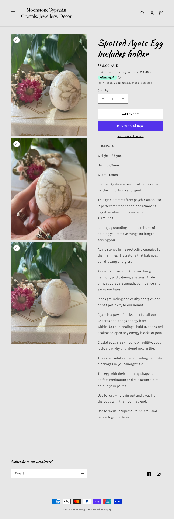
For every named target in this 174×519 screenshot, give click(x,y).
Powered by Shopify (101, 509)
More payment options (131, 135)
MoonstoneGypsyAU (80, 509)
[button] (12, 13)
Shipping (119, 82)
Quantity (103, 90)
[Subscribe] (82, 473)
